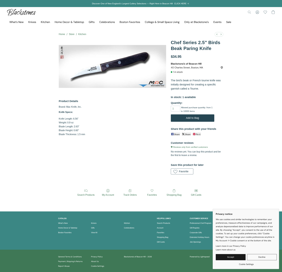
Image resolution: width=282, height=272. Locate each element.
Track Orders (130, 195)
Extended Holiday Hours (199, 237)
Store (71, 34)
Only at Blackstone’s (196, 22)
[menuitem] (217, 34)
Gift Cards (196, 195)
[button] (21, 12)
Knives (32, 22)
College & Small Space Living (162, 22)
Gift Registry (194, 228)
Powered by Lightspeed (200, 257)
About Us (95, 261)
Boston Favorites (130, 22)
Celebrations (107, 22)
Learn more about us (225, 249)
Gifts (92, 22)
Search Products (86, 195)
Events (217, 22)
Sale (228, 22)
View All (94, 233)
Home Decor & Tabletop (69, 22)
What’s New (16, 22)
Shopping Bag (174, 195)
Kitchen (45, 22)
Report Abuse (64, 266)
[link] (182, 3)
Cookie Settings (97, 266)
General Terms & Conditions (70, 257)
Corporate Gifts (196, 233)
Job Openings (195, 242)
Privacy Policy (97, 257)
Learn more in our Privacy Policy (231, 246)
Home (62, 34)
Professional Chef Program (200, 223)
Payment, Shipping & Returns (70, 261)
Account (160, 228)
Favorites (152, 195)
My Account (108, 195)
